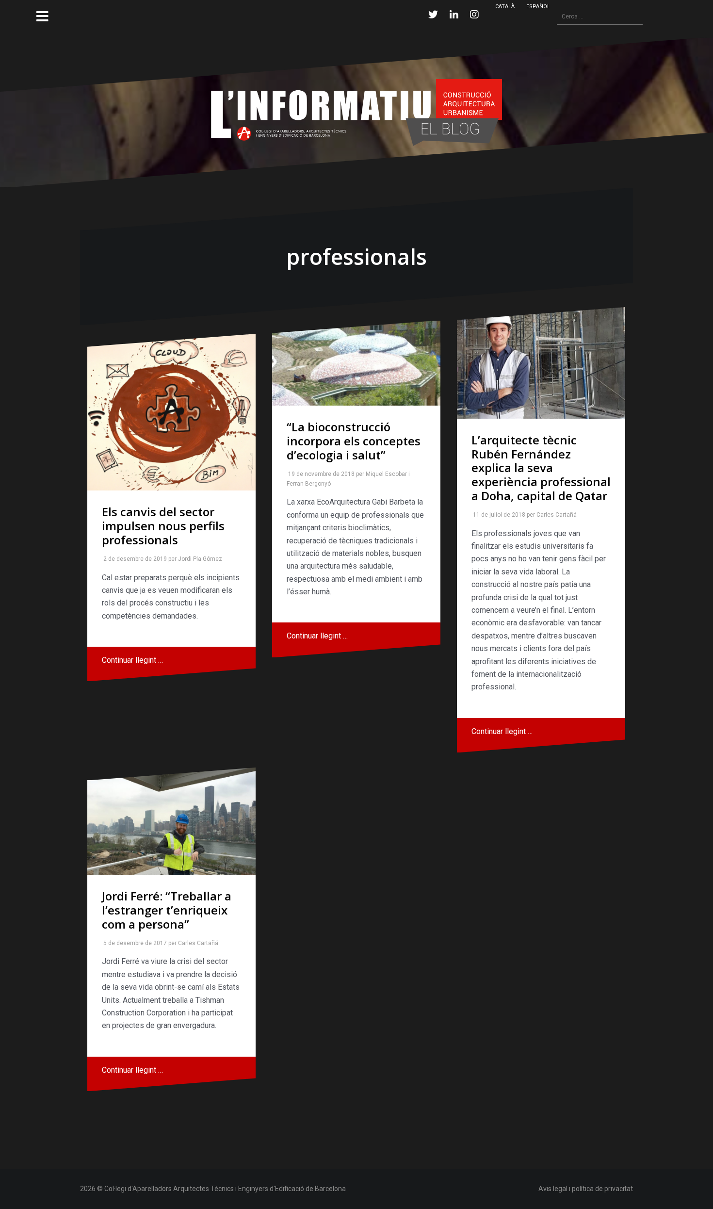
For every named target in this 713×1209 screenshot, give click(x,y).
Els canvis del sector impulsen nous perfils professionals (163, 526)
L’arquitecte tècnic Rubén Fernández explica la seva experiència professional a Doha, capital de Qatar (541, 468)
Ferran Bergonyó (307, 483)
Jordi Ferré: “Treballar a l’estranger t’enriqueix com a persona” (166, 910)
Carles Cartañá (554, 514)
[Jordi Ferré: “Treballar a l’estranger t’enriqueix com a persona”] (171, 821)
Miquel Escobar (384, 474)
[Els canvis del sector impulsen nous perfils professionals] (171, 412)
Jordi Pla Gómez (198, 558)
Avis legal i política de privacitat (585, 1189)
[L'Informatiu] (356, 111)
